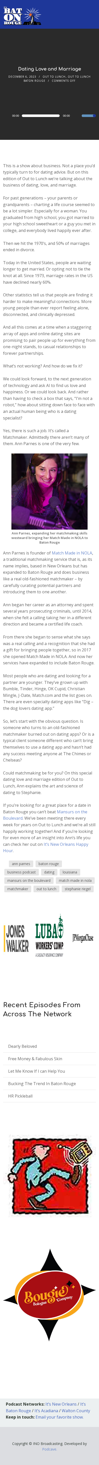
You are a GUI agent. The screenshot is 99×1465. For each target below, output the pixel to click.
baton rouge (49, 863)
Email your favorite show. (60, 1417)
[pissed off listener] (49, 1175)
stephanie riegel (78, 888)
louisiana (70, 872)
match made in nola (75, 880)
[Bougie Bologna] (49, 1295)
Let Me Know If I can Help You (36, 1071)
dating (49, 872)
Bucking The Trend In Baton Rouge (42, 1083)
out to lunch (46, 888)
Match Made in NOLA (72, 553)
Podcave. (49, 1449)
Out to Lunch (54, 76)
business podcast (21, 872)
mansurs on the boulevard (29, 880)
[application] (49, 116)
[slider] (89, 119)
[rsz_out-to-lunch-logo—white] (16, 938)
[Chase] (83, 938)
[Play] (8, 115)
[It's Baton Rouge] (22, 12)
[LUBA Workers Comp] (49, 938)
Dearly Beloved (22, 1046)
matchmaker (17, 888)
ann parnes (21, 863)
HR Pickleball (20, 1096)
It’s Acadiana (46, 1410)
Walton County (76, 1410)
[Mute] (77, 116)
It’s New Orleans (61, 1404)
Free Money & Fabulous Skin (35, 1059)
